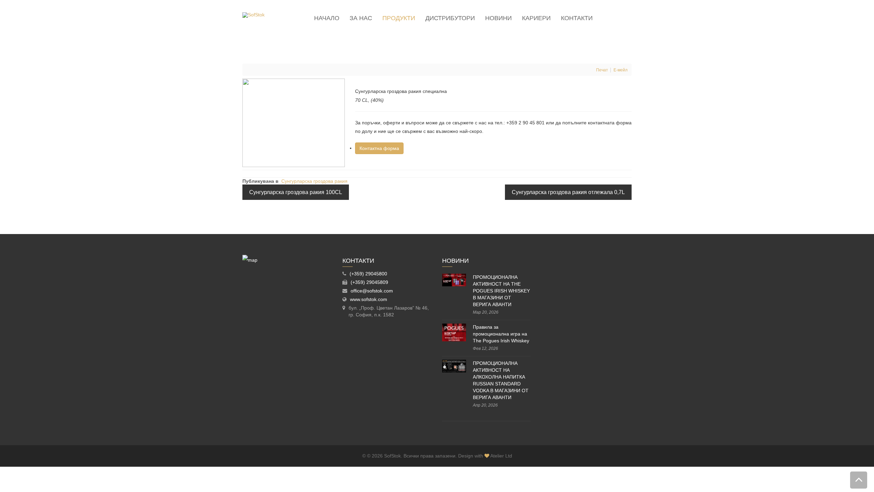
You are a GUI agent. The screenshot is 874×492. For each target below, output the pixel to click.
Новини (498, 18)
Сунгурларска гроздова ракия (314, 181)
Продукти (398, 18)
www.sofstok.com (368, 299)
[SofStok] (253, 15)
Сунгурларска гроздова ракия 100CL (295, 192)
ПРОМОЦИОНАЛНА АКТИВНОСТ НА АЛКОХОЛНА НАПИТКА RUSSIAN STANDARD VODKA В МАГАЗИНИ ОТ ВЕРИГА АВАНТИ (500, 380)
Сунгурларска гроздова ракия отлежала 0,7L (568, 192)
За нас (361, 18)
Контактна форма (379, 148)
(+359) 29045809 (369, 282)
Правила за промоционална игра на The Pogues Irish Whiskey (501, 333)
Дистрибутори (450, 18)
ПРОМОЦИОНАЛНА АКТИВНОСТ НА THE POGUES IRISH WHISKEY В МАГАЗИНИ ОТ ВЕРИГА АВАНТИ (501, 290)
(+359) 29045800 (368, 273)
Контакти (577, 18)
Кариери (536, 18)
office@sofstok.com (372, 290)
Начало (326, 18)
